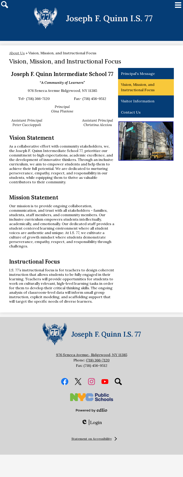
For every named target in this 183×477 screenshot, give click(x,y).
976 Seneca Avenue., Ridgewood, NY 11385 (91, 354)
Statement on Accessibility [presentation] (91, 439)
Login (91, 422)
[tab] (91, 439)
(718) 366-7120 (98, 360)
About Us (17, 53)
